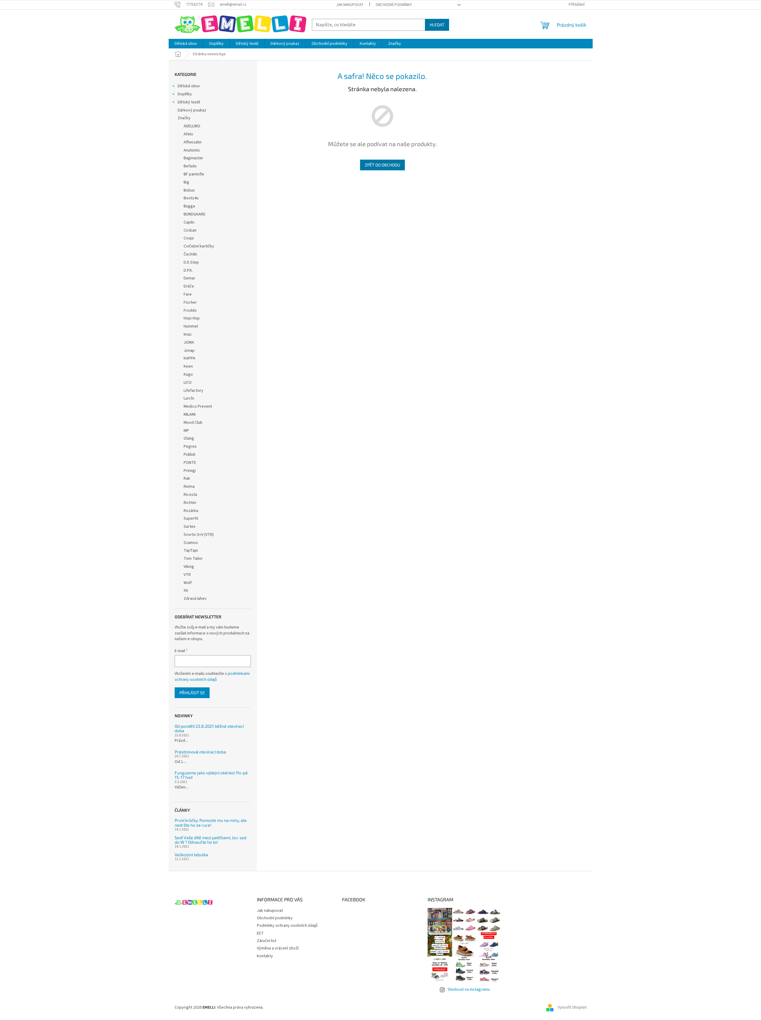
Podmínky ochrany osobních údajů (287, 926)
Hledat (437, 24)
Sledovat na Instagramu (469, 990)
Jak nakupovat (350, 4)
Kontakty (265, 956)
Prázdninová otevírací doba (200, 752)
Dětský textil (189, 102)
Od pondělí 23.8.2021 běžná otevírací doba (209, 728)
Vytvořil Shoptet (572, 1008)
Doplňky (185, 94)
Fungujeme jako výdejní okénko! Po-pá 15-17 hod (211, 775)
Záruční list (266, 941)
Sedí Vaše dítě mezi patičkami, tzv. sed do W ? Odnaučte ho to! (210, 840)
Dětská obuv (189, 86)
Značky (184, 118)
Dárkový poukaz (192, 110)
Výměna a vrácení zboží (278, 948)
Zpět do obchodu (382, 164)
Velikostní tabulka (191, 854)
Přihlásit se (192, 692)
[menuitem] (186, 43)
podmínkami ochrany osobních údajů (212, 677)
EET (260, 933)
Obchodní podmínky (394, 4)
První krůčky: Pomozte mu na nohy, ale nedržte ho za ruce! (211, 822)
